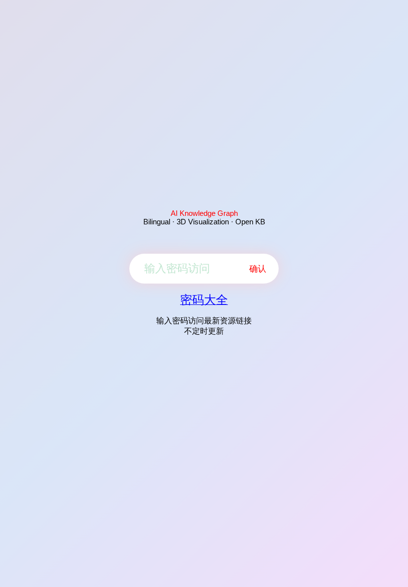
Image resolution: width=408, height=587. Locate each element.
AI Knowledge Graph (204, 213)
